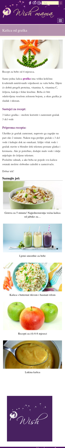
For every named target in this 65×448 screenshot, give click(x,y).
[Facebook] (30, 3)
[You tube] (34, 3)
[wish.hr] (29, 418)
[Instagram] (39, 3)
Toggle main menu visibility (62, 19)
